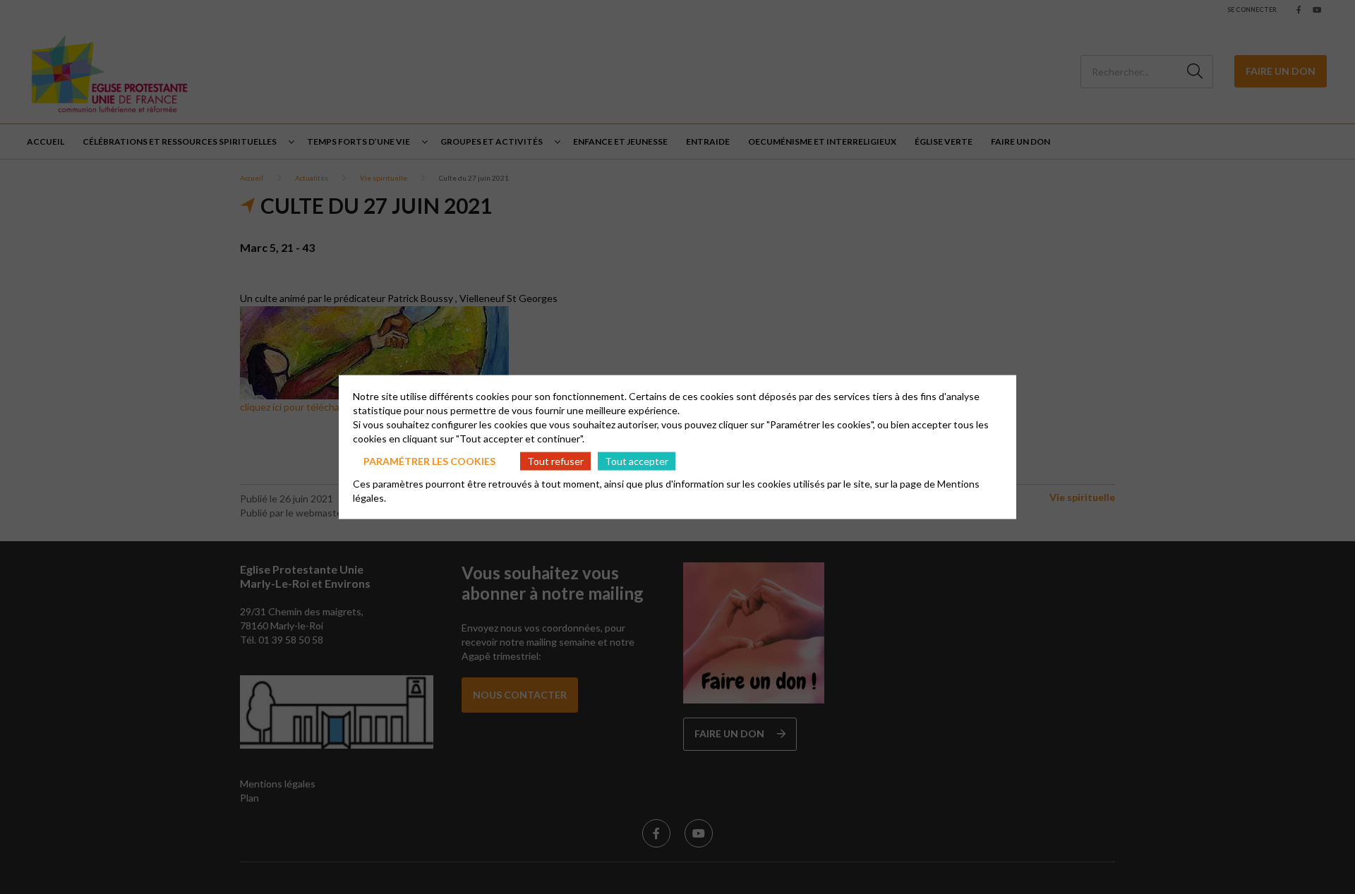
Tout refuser (555, 460)
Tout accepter (636, 460)
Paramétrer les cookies (429, 460)
